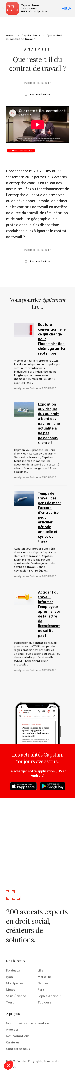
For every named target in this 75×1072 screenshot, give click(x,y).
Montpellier (14, 983)
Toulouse (44, 1002)
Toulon (11, 1002)
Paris (41, 989)
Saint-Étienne (16, 996)
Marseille (44, 977)
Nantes (43, 983)
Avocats (12, 1029)
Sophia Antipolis (50, 996)
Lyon (9, 977)
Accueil (10, 35)
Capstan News (31, 35)
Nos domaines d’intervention (27, 1023)
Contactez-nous (18, 1049)
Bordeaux (13, 970)
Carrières (12, 1042)
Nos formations (17, 1036)
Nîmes (10, 989)
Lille (40, 970)
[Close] (3, 8)
